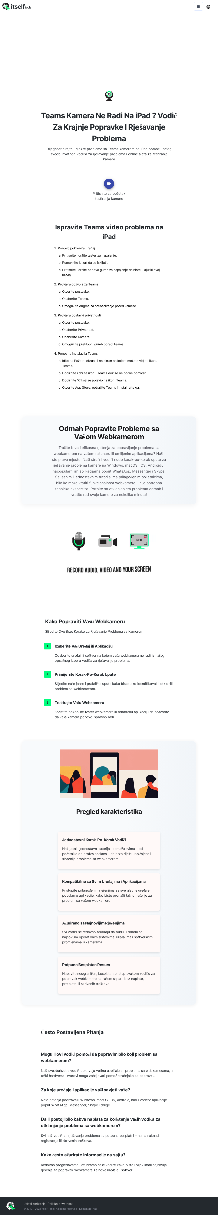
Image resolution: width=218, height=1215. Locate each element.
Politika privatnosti (60, 1203)
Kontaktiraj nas (88, 1208)
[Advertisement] (109, 44)
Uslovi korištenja (34, 1203)
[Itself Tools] (109, 557)
